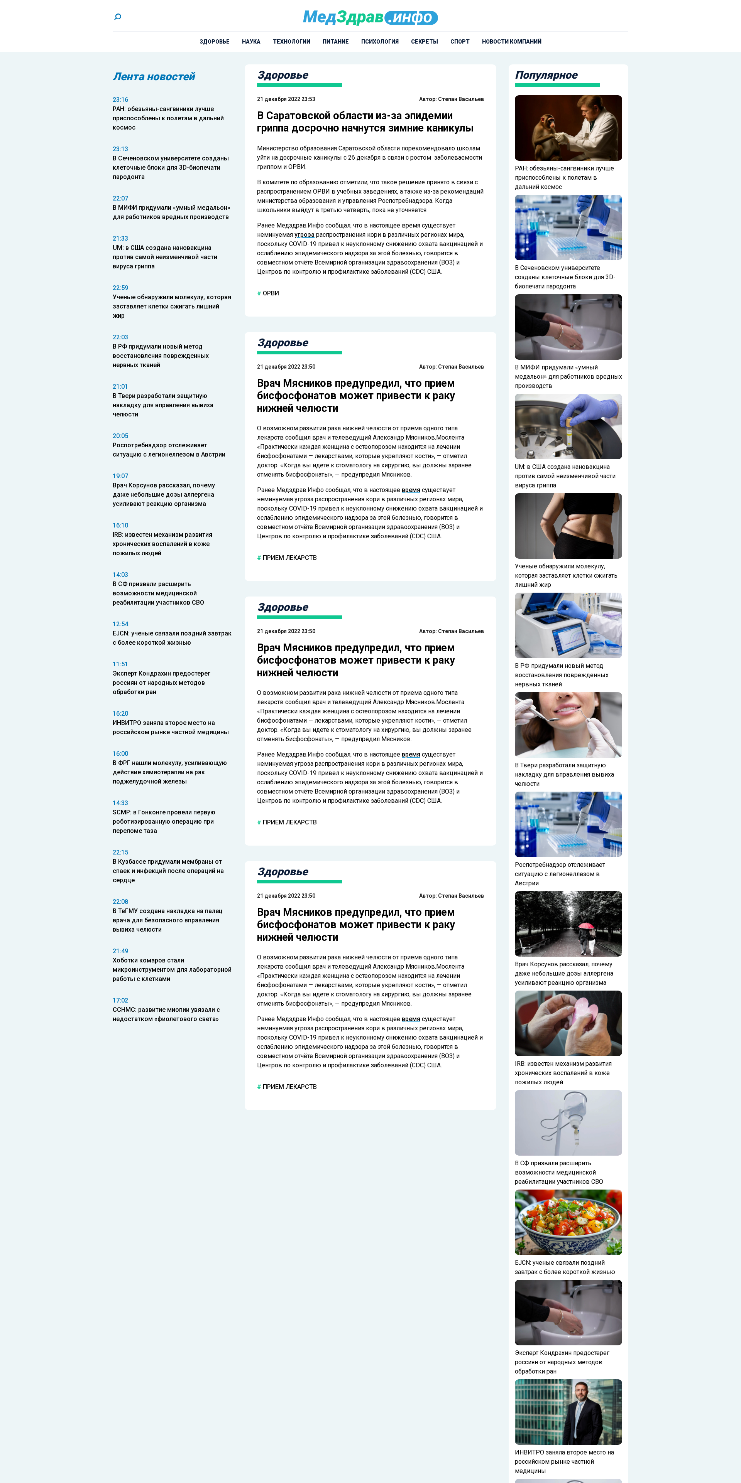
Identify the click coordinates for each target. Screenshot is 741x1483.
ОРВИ (270, 293)
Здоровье (215, 42)
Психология (380, 42)
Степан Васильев (461, 99)
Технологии (291, 42)
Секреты (424, 42)
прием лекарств (289, 557)
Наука (251, 42)
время (411, 490)
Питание (336, 42)
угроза (304, 234)
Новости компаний (511, 42)
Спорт (460, 42)
